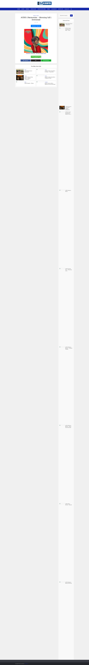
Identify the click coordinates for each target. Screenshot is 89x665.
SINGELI (27, 9)
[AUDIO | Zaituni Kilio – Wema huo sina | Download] (62, 306)
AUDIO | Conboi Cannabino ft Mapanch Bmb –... (50, 78)
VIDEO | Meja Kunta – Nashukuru (28, 71)
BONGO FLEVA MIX (42, 9)
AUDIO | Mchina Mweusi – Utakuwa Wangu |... (68, 348)
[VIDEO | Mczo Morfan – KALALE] (62, 541)
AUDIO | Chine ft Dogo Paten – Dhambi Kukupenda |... (28, 78)
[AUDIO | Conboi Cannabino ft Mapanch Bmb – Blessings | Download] (62, 150)
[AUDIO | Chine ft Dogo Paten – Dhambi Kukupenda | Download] (62, 107)
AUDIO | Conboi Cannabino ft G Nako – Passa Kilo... (50, 71)
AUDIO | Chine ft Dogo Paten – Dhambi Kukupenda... (68, 108)
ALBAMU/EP (54, 9)
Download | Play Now (36, 26)
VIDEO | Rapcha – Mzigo (29, 83)
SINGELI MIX (33, 9)
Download (28, 53)
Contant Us (67, 9)
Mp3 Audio (44, 53)
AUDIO (22, 9)
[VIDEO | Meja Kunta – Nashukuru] (62, 24)
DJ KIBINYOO (26, 663)
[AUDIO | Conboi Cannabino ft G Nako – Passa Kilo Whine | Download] (62, 66)
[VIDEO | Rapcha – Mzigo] (62, 228)
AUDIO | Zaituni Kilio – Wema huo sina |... (68, 269)
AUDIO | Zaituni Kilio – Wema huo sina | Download (50, 84)
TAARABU (46, 82)
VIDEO (48, 9)
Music (38, 15)
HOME (18, 9)
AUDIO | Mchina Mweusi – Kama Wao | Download (68, 426)
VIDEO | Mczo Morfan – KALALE (68, 504)
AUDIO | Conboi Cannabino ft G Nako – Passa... (68, 29)
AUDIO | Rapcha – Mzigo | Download (68, 583)
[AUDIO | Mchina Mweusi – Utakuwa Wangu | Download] (62, 385)
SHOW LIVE (60, 9)
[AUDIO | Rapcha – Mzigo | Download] (62, 620)
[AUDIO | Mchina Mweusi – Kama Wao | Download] (62, 463)
